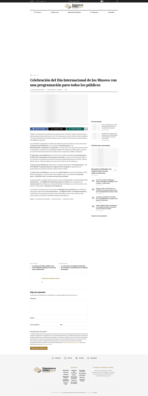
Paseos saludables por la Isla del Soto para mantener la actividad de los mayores (109, 126)
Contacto (32, 1)
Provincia (38, 12)
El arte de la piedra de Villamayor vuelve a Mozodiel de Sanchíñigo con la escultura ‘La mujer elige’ (106, 181)
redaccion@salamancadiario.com (71, 342)
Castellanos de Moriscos (66, 380)
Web (61, 324)
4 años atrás (106, 129)
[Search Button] (117, 1)
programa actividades (68, 199)
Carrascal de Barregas (66, 377)
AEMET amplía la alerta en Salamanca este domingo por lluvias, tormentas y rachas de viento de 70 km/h (106, 207)
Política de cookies (81, 392)
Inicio (31, 75)
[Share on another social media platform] (86, 128)
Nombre (32, 318)
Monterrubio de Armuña (74, 377)
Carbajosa (65, 374)
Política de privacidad (72, 392)
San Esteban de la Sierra (74, 382)
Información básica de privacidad (38, 331)
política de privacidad (46, 344)
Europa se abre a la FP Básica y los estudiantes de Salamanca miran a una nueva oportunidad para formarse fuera (107, 190)
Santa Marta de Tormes (82, 371)
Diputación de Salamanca (74, 12)
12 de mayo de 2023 (51, 89)
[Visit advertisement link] (74, 46)
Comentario (33, 298)
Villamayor (82, 377)
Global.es (95, 392)
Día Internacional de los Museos (42, 199)
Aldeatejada (66, 370)
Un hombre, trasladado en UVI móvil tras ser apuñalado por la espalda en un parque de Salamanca (107, 198)
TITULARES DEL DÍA (42, 1)
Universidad (111, 12)
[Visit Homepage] (74, 6)
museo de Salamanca (56, 199)
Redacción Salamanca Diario (38, 89)
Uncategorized (82, 373)
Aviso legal (65, 392)
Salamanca (95, 12)
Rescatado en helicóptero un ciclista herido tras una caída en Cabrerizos (101, 171)
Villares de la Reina (82, 380)
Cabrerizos (65, 372)
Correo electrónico (35, 324)
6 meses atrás (106, 140)
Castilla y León (55, 12)
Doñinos (74, 374)
